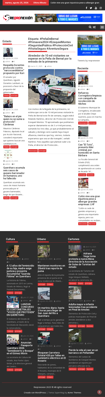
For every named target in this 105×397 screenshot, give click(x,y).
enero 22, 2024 (76, 301)
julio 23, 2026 (28, 336)
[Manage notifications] (99, 392)
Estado (6, 95)
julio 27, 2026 (28, 297)
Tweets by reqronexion (89, 60)
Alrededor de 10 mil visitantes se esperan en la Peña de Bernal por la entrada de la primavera (50, 58)
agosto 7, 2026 (14, 259)
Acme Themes (74, 392)
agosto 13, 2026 (46, 346)
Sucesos (91, 175)
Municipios (33, 151)
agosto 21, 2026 (46, 259)
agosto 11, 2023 (76, 343)
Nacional (92, 224)
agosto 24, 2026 (11, 58)
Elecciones (83, 224)
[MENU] (102, 27)
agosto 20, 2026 (46, 301)
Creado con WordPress (35, 392)
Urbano (50, 284)
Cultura (10, 293)
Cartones (72, 283)
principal (42, 151)
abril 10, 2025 (90, 247)
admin (49, 66)
